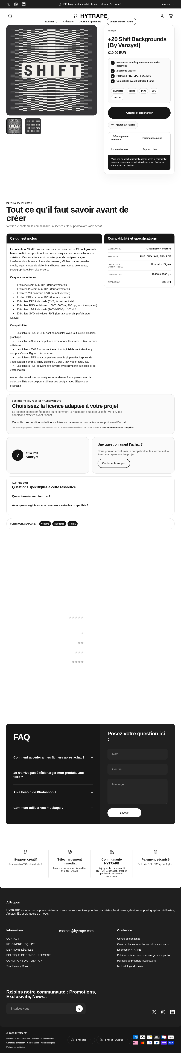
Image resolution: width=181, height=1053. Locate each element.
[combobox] (168, 4)
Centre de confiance (128, 938)
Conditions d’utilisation (15, 1043)
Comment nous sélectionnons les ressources (143, 944)
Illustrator (59, 524)
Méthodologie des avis (130, 966)
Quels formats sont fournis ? (31, 496)
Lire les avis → (19, 651)
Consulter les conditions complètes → (118, 427)
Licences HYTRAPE (129, 949)
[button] (119, 623)
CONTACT (12, 938)
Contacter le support (113, 463)
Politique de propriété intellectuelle (136, 960)
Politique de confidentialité (43, 1038)
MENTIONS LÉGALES (19, 949)
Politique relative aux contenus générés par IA (143, 955)
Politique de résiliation (15, 1047)
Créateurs (68, 21)
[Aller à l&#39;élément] (14, 126)
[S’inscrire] (79, 1008)
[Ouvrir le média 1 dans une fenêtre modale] (51, 70)
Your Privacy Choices (18, 966)
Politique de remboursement (18, 1038)
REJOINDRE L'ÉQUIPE (20, 944)
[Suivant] (88, 70)
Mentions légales (48, 1043)
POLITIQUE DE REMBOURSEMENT (28, 955)
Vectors (45, 524)
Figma (72, 524)
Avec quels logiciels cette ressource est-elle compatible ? (50, 505)
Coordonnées (33, 1043)
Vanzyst (112, 30)
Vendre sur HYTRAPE (121, 21)
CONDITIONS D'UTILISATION (24, 960)
